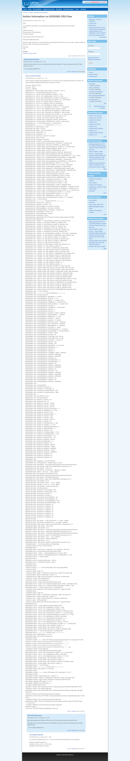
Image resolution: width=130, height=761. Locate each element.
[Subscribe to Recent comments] (97, 107)
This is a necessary (94, 88)
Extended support (68, 9)
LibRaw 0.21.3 (93, 130)
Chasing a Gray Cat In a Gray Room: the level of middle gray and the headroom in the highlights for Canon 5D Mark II (97, 30)
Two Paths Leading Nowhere (97, 35)
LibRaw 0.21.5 (93, 122)
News (29, 9)
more (105, 103)
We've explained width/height (97, 95)
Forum (77, 9)
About (25, 9)
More (105, 137)
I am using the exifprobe (36, 735)
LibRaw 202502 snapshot (96, 128)
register (74, 56)
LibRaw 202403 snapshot (96, 132)
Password (91, 51)
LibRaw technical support (41, 12)
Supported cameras (49, 9)
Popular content (93, 74)
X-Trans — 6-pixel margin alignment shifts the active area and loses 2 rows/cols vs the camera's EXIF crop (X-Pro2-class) (97, 157)
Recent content (93, 76)
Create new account (93, 57)
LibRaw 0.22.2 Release (95, 116)
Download (59, 9)
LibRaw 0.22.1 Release (95, 118)
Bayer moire (92, 25)
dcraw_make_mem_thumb (96, 204)
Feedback (83, 9)
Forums (25, 12)
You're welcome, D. (94, 99)
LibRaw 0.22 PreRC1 (95, 124)
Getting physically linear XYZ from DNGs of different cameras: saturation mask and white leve (97, 145)
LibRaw (34, 2)
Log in (69, 56)
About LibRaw (93, 183)
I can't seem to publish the (96, 91)
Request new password (94, 59)
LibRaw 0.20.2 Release (95, 185)
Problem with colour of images (97, 167)
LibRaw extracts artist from (31, 59)
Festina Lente (92, 23)
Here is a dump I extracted (33, 76)
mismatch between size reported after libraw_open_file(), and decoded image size (97, 242)
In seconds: (92, 84)
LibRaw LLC (71, 755)
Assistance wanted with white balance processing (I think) (97, 164)
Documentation (37, 9)
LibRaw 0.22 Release (95, 120)
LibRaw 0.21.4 (93, 126)
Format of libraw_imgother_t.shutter (96, 150)
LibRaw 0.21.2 (93, 135)
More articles (103, 37)
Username (91, 45)
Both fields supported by (35, 715)
